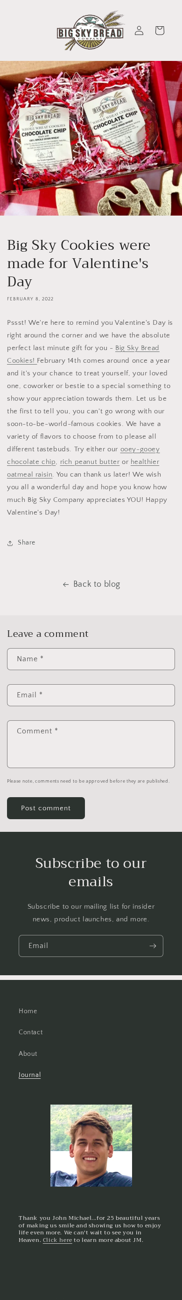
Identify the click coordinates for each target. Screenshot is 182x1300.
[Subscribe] (152, 946)
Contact (30, 1032)
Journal (30, 1075)
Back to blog (96, 584)
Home (28, 1011)
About (28, 1054)
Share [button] (26, 542)
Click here (57, 1240)
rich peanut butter (90, 462)
